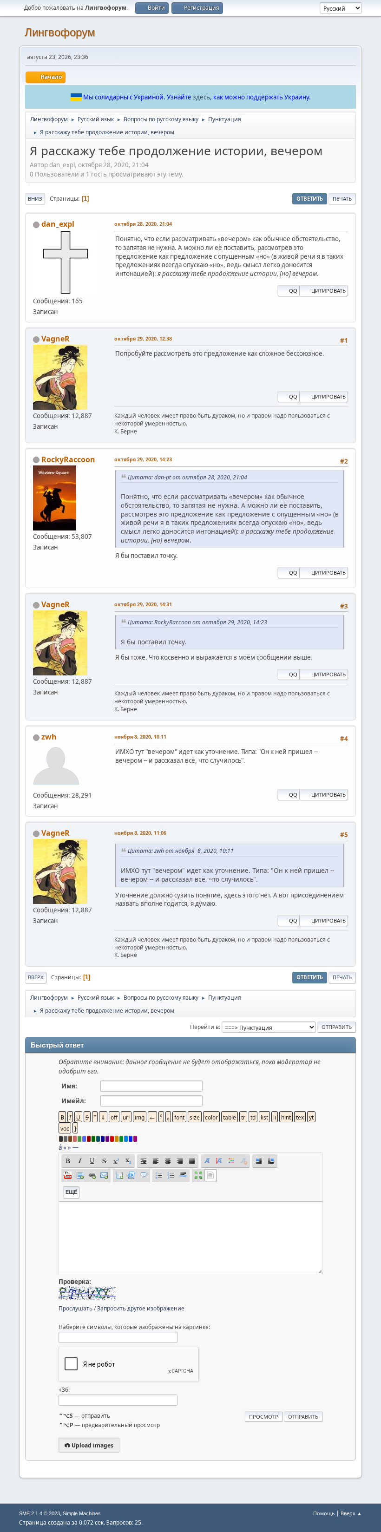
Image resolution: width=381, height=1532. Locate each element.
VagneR (55, 339)
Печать (342, 198)
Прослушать (75, 1308)
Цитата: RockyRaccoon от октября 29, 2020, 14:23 (197, 622)
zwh (49, 737)
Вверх (36, 977)
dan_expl (57, 224)
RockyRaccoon (68, 459)
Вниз (35, 198)
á (60, 1147)
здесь (201, 97)
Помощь (324, 1513)
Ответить (309, 198)
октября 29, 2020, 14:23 (143, 459)
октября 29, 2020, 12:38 (143, 338)
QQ (293, 290)
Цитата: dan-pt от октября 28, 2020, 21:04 (187, 477)
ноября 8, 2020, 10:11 (140, 736)
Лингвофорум (60, 32)
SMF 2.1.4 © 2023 (39, 1513)
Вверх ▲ (351, 1513)
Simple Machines (82, 1513)
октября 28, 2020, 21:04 (143, 223)
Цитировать (328, 290)
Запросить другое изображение (140, 1308)
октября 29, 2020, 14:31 (143, 604)
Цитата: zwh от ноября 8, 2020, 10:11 (181, 851)
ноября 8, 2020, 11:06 (140, 832)
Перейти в (204, 1027)
